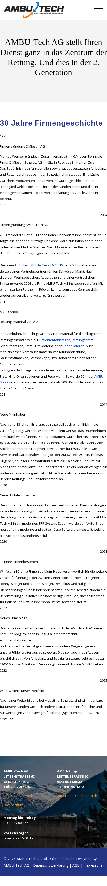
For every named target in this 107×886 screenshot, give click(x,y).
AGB (76, 865)
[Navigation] (98, 14)
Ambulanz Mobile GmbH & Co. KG (40, 265)
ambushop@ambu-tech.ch (77, 795)
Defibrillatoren (73, 346)
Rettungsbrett (82, 340)
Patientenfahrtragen (54, 340)
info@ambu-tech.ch (18, 795)
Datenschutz (13, 805)
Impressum (93, 865)
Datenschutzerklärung (50, 865)
